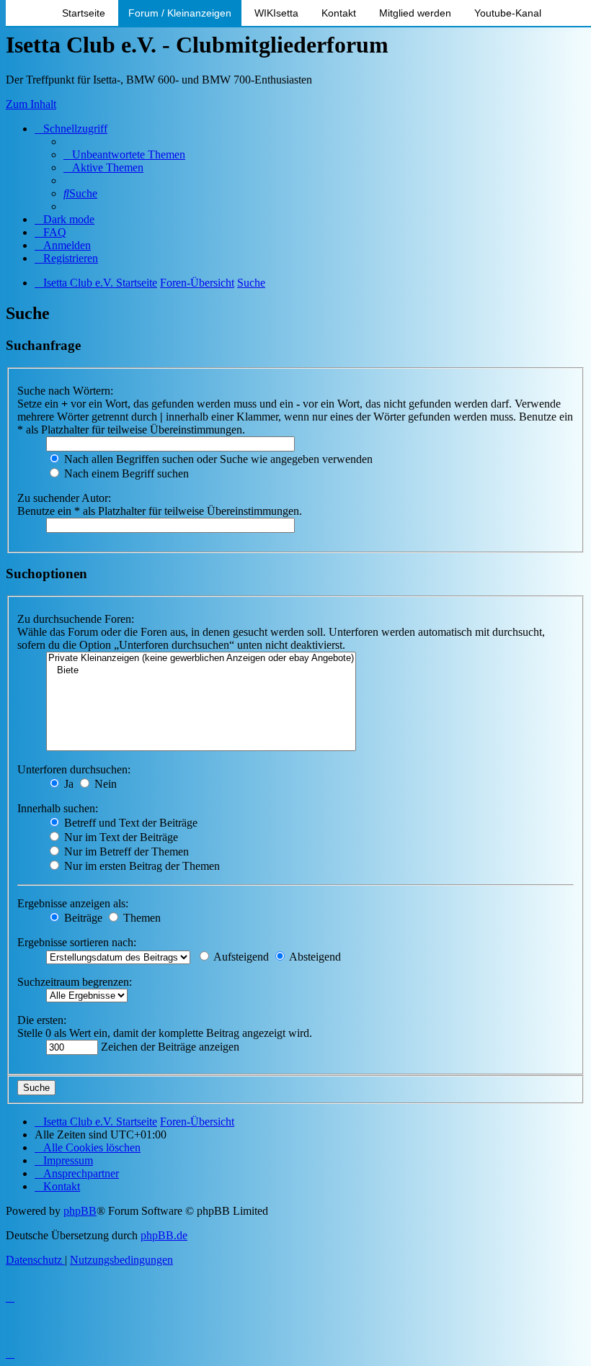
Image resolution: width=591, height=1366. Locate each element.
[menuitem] (124, 154)
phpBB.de (164, 1235)
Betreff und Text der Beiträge (129, 823)
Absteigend (314, 957)
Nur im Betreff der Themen (125, 851)
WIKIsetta (276, 13)
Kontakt (338, 13)
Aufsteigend (240, 957)
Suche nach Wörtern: (65, 391)
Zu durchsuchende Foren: (75, 619)
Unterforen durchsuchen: (73, 769)
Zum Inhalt (31, 104)
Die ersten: (41, 1020)
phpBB (80, 1211)
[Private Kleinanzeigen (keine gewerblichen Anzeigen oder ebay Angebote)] (201, 658)
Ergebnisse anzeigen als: (72, 903)
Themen (140, 918)
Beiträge (81, 918)
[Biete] (201, 671)
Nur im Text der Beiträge (119, 837)
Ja (67, 784)
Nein (104, 784)
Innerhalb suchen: (57, 808)
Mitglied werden (415, 13)
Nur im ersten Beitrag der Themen (140, 866)
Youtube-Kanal (507, 13)
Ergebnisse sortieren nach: (76, 942)
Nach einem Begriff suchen (125, 473)
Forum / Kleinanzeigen (179, 13)
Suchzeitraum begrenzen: (74, 982)
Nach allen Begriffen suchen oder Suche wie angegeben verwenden (217, 459)
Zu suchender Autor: (64, 498)
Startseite (83, 13)
